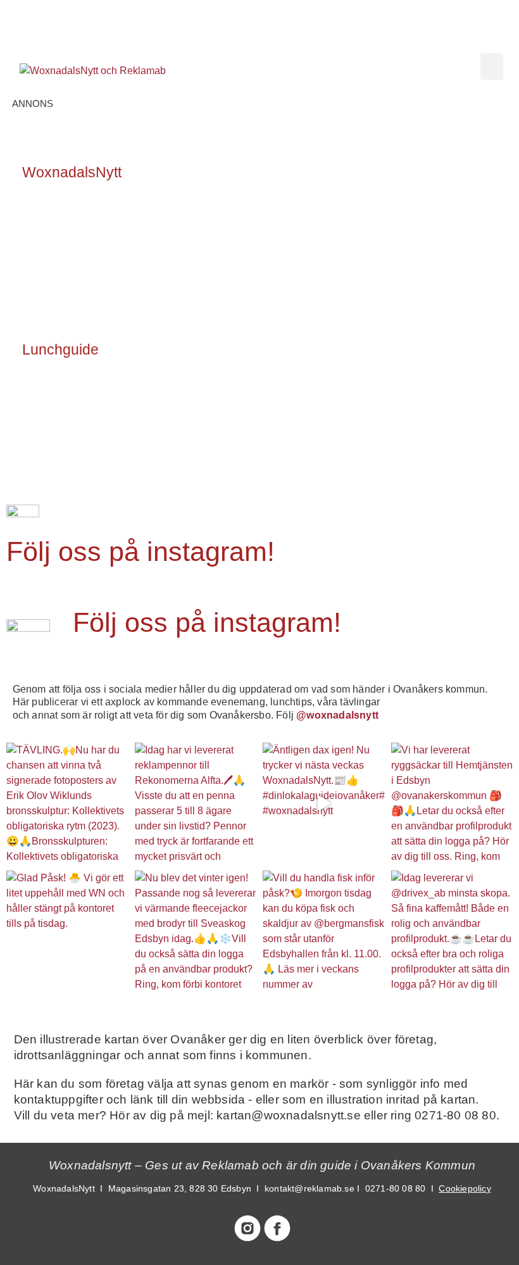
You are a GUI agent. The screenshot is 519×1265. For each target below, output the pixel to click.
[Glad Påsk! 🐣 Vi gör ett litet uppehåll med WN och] (67, 932)
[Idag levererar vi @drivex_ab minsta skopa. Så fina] (452, 932)
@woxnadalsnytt (337, 715)
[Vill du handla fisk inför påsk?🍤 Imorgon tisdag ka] (324, 932)
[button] (491, 66)
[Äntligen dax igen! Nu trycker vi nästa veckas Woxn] (324, 804)
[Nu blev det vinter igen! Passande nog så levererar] (196, 932)
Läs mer (56, 228)
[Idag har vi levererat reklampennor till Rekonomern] (196, 804)
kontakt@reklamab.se (309, 1188)
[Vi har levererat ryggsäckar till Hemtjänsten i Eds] (452, 804)
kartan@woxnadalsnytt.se (288, 1115)
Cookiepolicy (465, 1188)
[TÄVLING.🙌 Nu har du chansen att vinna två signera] (67, 804)
